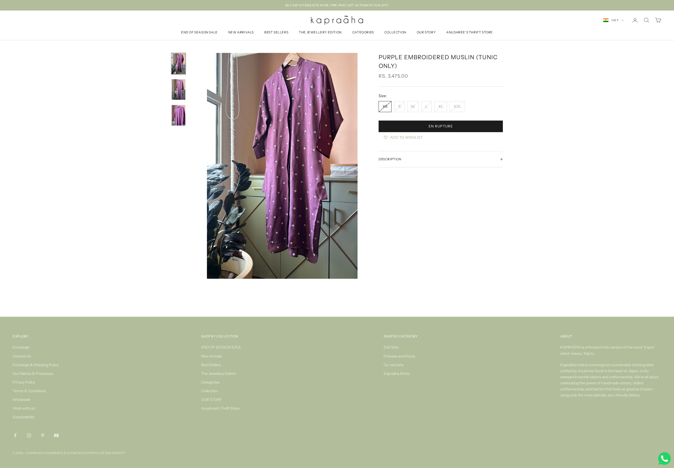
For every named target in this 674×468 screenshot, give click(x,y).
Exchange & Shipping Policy (36, 364)
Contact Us (22, 356)
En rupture (441, 126)
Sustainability (23, 417)
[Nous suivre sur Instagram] (29, 435)
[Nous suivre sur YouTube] (56, 435)
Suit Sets (391, 347)
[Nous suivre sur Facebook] (15, 435)
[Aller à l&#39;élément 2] (178, 89)
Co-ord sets (394, 364)
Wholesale (21, 399)
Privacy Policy (24, 382)
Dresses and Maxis (399, 356)
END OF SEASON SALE (199, 32)
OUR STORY (426, 32)
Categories (363, 32)
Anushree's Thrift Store (469, 32)
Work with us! (24, 408)
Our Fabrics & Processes (33, 373)
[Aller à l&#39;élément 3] (178, 115)
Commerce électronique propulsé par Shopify (85, 453)
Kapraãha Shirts (397, 373)
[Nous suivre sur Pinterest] (42, 435)
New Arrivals (241, 32)
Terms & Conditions (29, 391)
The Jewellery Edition (320, 32)
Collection (395, 32)
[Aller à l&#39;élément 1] (178, 63)
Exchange (21, 347)
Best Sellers (276, 32)
